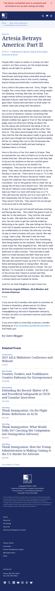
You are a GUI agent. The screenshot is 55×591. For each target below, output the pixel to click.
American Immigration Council (14, 530)
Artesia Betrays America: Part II (15, 25)
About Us (6, 520)
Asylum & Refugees (38, 52)
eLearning (7, 546)
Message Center (9, 553)
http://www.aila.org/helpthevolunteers (31, 326)
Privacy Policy (18, 491)
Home (4, 23)
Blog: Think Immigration (18, 23)
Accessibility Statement (34, 491)
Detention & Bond (10, 55)
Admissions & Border (20, 52)
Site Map (34, 493)
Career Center (8, 543)
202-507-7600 (14, 573)
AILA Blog (7, 523)
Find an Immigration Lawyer (13, 549)
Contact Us (7, 569)
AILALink (6, 527)
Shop (5, 556)
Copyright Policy (24, 493)
